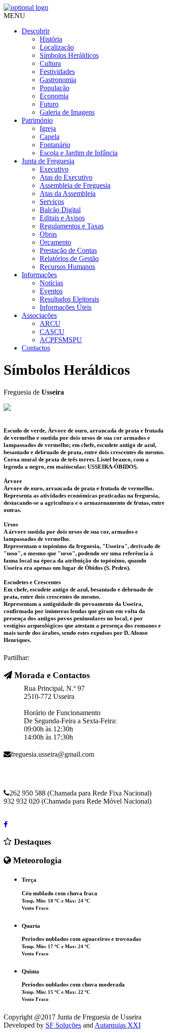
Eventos (51, 291)
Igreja (48, 128)
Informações (39, 275)
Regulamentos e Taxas (72, 226)
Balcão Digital (60, 210)
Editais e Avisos (62, 218)
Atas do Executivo (66, 177)
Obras (48, 234)
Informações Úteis (65, 307)
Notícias (51, 283)
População (54, 88)
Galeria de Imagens (67, 112)
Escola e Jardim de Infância (79, 153)
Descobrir (36, 31)
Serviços (52, 201)
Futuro (49, 104)
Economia (54, 96)
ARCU (50, 323)
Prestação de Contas (68, 250)
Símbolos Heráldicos (69, 55)
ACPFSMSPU (61, 340)
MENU (14, 15)
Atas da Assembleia (68, 193)
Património (37, 120)
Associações (39, 315)
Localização (57, 47)
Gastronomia (58, 80)
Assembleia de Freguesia (75, 185)
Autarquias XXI (118, 1025)
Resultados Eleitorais (69, 299)
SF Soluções (63, 1025)
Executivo (54, 169)
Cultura (50, 63)
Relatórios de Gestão (69, 258)
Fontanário (55, 145)
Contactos (36, 348)
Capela (49, 136)
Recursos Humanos (67, 266)
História (51, 39)
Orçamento (55, 242)
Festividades (57, 71)
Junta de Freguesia (48, 161)
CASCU (52, 331)
